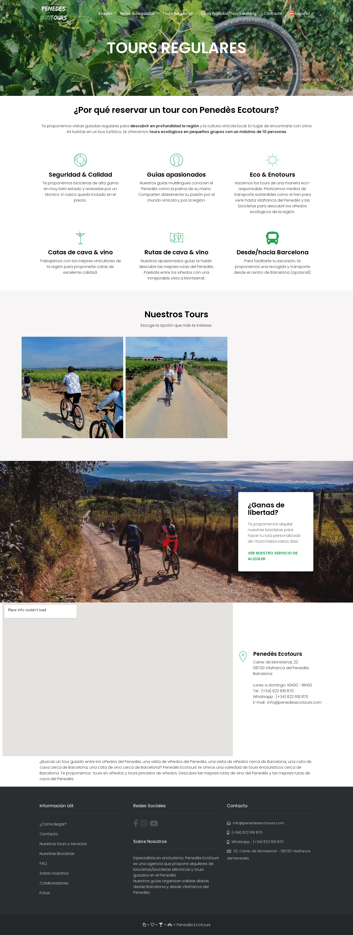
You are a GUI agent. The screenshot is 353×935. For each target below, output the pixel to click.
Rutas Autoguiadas (137, 13)
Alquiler (105, 13)
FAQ (43, 863)
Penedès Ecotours (194, 925)
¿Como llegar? (53, 824)
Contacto (273, 13)
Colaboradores (54, 883)
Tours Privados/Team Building (228, 13)
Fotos (45, 893)
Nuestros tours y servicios (63, 844)
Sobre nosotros (54, 873)
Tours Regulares (178, 13)
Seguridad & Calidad (80, 174)
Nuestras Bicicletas (57, 853)
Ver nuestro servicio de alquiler (273, 556)
